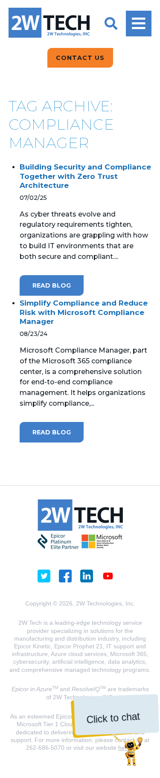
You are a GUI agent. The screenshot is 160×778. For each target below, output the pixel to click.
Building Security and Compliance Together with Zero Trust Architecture (85, 176)
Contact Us (80, 58)
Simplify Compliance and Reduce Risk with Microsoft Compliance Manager (84, 312)
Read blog (51, 285)
